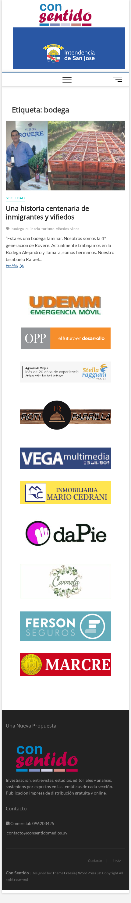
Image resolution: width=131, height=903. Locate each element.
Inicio (117, 860)
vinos (74, 228)
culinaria (33, 228)
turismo (47, 228)
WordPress (87, 873)
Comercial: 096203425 (31, 823)
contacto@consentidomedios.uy (36, 832)
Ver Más (20, 266)
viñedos (62, 228)
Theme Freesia (64, 873)
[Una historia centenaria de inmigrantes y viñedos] (65, 156)
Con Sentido (17, 872)
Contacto (95, 860)
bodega (18, 228)
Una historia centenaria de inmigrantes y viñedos (47, 212)
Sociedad (15, 198)
